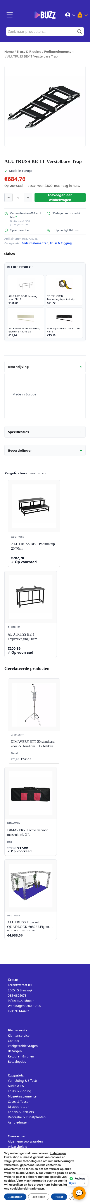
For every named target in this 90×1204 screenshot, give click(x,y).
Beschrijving (45, 366)
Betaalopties (17, 1061)
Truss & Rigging (29, 51)
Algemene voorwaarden (25, 1141)
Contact (13, 1041)
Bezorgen (15, 1051)
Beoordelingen (45, 450)
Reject (59, 1197)
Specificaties (45, 432)
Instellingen (58, 1153)
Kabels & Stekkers (21, 1112)
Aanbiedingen (18, 1122)
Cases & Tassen (19, 1101)
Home (9, 51)
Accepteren (15, 1197)
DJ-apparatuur (18, 1106)
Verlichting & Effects (23, 1080)
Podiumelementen (59, 51)
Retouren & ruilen (21, 1056)
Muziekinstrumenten (23, 1096)
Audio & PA (16, 1086)
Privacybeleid (17, 1147)
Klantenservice (18, 1035)
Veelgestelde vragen (23, 1046)
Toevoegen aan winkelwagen (60, 197)
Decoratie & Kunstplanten (27, 1117)
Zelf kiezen (39, 1197)
